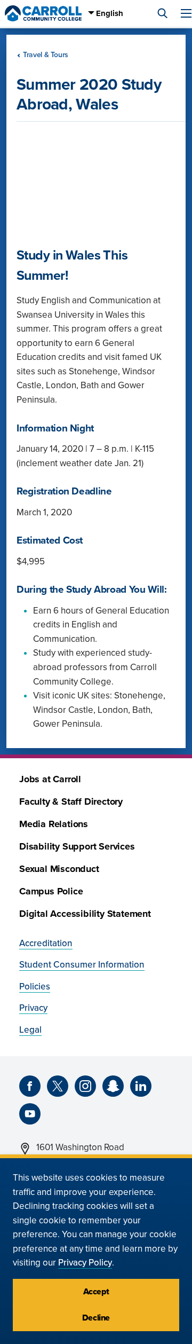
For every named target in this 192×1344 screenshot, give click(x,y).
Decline (96, 1317)
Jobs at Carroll (50, 779)
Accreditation (46, 943)
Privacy (33, 1007)
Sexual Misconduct (59, 869)
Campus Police (51, 891)
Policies (34, 986)
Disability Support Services (77, 846)
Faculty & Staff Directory (71, 801)
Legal (30, 1029)
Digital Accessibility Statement (85, 913)
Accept (96, 1291)
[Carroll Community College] (43, 13)
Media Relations (53, 824)
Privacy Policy (85, 1262)
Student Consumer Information (82, 964)
